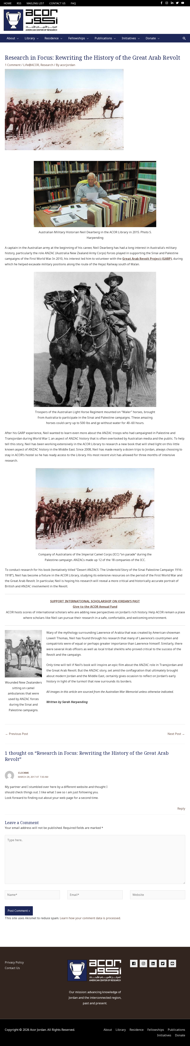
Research (46, 65)
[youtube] (183, 2)
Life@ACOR (31, 65)
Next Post (176, 734)
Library (121, 1030)
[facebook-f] (162, 2)
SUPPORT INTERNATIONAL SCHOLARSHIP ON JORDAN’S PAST (95, 601)
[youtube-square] (173, 963)
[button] (184, 38)
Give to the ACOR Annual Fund (95, 607)
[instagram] (167, 2)
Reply (181, 808)
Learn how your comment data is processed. (90, 918)
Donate (180, 1035)
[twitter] (178, 2)
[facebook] (134, 963)
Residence (137, 1030)
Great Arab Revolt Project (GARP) (147, 259)
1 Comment (13, 65)
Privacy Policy (14, 962)
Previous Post (16, 734)
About (108, 1030)
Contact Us (12, 968)
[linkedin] (153, 963)
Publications (176, 1030)
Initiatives (164, 1035)
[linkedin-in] (173, 2)
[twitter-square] (163, 963)
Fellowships (155, 1030)
